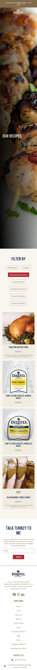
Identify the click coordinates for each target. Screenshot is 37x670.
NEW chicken (21, 3)
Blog (18, 636)
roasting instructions (18, 275)
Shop (18, 611)
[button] (3, 12)
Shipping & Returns (18, 644)
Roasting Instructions (18, 648)
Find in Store (18, 623)
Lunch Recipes (18, 296)
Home (18, 606)
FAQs (19, 640)
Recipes (18, 619)
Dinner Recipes (18, 303)
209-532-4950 (20, 660)
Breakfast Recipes (18, 289)
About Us (18, 615)
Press (18, 627)
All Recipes (12, 267)
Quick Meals (18, 282)
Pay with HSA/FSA (18, 632)
